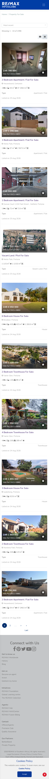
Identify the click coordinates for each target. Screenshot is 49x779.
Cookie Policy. (24, 768)
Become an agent (9, 674)
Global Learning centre (11, 694)
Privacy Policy (26, 754)
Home (4, 14)
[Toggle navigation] (43, 4)
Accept (24, 774)
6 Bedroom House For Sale (15, 316)
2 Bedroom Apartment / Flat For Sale (20, 79)
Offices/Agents (8, 725)
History (5, 661)
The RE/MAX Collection (11, 698)
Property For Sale (16, 14)
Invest (4, 678)
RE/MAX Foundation (10, 691)
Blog (4, 664)
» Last (26, 626)
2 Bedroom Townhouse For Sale (18, 371)
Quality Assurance (9, 731)
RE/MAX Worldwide (10, 657)
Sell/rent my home (9, 681)
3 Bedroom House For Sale (15, 488)
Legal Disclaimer (13, 754)
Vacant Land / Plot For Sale (15, 255)
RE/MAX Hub (7, 708)
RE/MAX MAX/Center (10, 711)
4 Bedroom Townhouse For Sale (18, 432)
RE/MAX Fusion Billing (11, 715)
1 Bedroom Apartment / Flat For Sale (20, 140)
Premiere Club (7, 728)
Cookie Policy (37, 754)
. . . (16, 625)
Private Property (8, 745)
